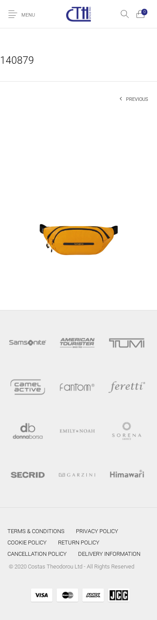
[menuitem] (36, 531)
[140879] (78, 204)
